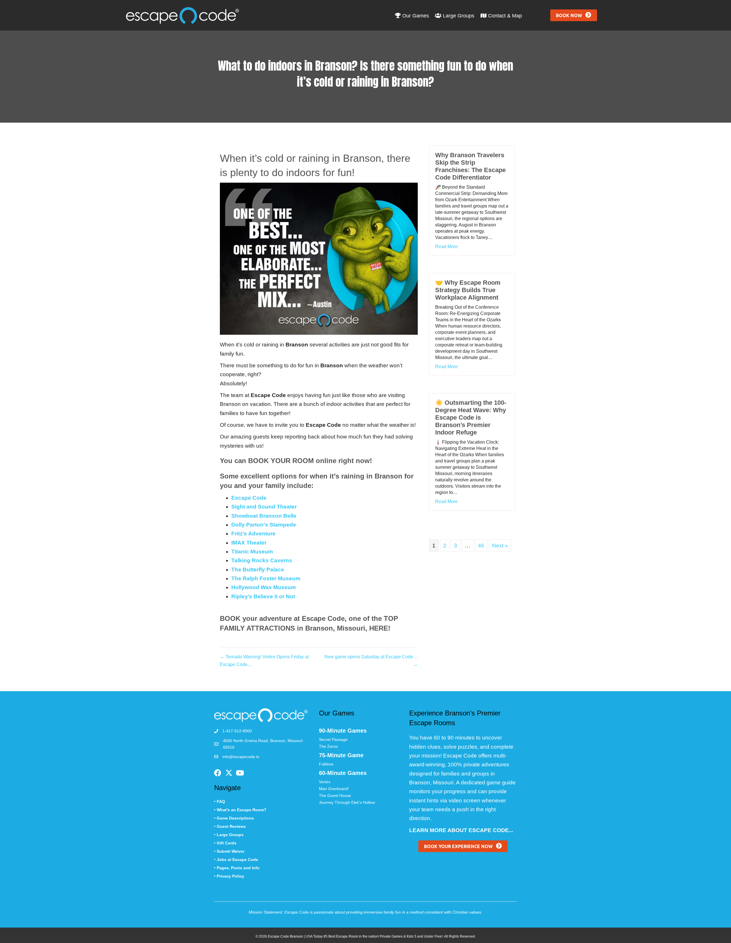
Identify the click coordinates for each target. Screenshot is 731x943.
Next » (500, 546)
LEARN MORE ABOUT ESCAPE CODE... (461, 830)
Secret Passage (333, 739)
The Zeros (328, 746)
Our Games (415, 16)
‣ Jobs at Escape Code (236, 859)
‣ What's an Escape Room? (240, 810)
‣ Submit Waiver (229, 851)
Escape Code (248, 498)
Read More (446, 246)
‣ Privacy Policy (229, 876)
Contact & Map (504, 16)
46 (481, 546)
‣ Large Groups (229, 834)
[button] (573, 15)
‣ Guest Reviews (230, 826)
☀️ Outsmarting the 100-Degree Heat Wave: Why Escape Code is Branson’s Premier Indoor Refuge (470, 417)
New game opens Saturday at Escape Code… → (371, 660)
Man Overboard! (334, 788)
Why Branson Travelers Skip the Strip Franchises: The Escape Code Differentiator (470, 166)
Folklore (326, 764)
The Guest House (335, 795)
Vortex (324, 781)
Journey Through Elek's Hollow (347, 802)
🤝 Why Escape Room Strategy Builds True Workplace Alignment (468, 290)
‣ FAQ (219, 801)
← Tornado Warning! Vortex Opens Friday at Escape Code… (264, 660)
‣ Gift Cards (225, 843)
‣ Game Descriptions (234, 818)
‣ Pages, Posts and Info (237, 868)
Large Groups (457, 16)
